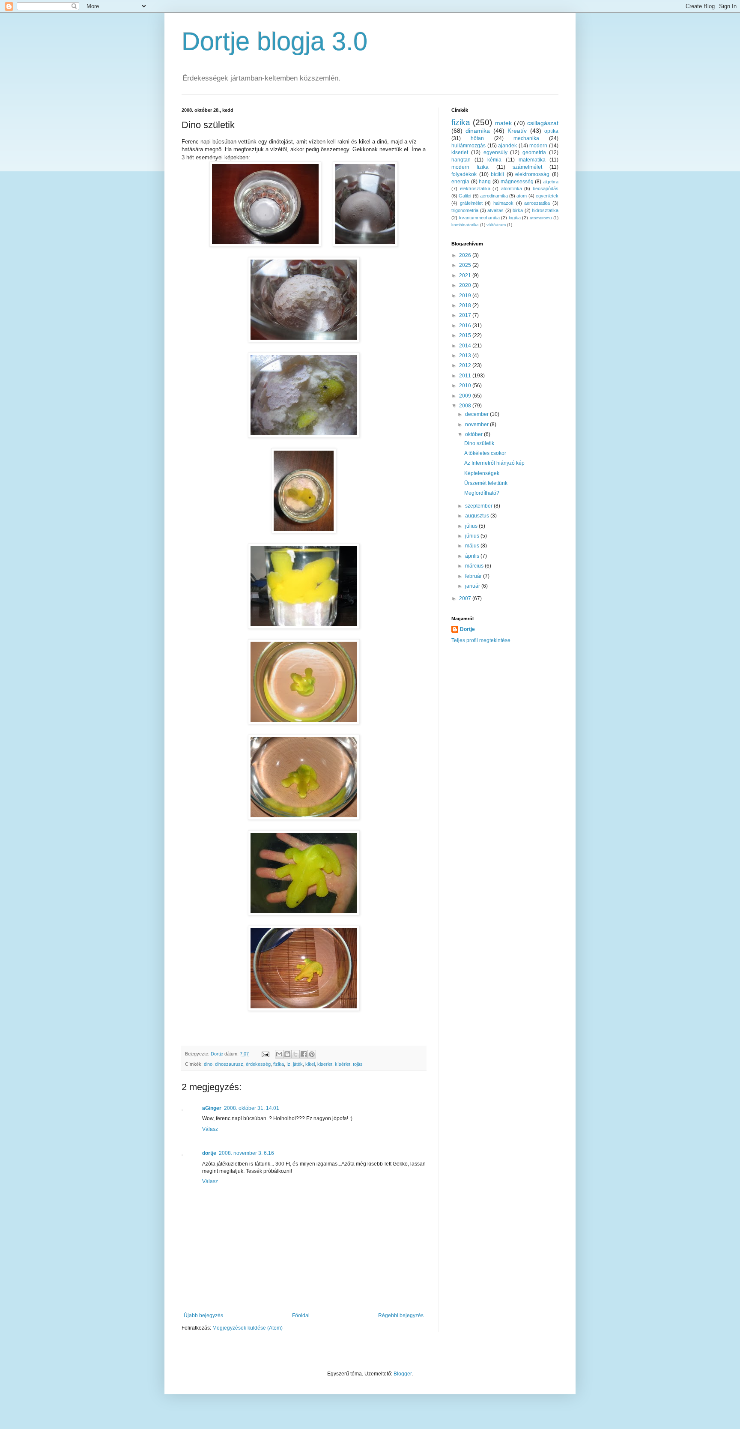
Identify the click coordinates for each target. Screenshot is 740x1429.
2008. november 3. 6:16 (246, 1153)
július (472, 526)
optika (551, 131)
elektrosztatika (475, 188)
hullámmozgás (468, 146)
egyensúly (495, 152)
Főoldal (301, 1315)
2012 (465, 365)
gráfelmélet (471, 203)
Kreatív (517, 130)
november (477, 425)
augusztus (477, 516)
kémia (494, 160)
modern (538, 146)
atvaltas (495, 210)
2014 (465, 346)
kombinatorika (465, 224)
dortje (209, 1153)
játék (298, 1064)
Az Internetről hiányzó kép (494, 463)
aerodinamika (494, 195)
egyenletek (547, 195)
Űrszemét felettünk (485, 483)
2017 (465, 315)
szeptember (479, 506)
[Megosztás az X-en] (295, 1054)
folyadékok (464, 174)
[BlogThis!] (287, 1054)
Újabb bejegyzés (203, 1315)
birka (518, 210)
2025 (465, 265)
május (472, 546)
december (477, 414)
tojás (358, 1064)
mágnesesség (517, 182)
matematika (532, 160)
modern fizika (470, 167)
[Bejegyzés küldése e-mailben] (265, 1053)
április (472, 556)
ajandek (507, 146)
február (474, 576)
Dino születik (479, 443)
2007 (465, 598)
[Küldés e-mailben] (279, 1054)
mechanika (526, 138)
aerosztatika (537, 203)
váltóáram (496, 224)
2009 (465, 396)
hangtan (461, 160)
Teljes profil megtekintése (480, 640)
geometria (534, 152)
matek (503, 123)
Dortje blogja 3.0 (274, 41)
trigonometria (464, 210)
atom (521, 195)
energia (460, 182)
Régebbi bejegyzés (401, 1315)
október (474, 434)
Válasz (210, 1129)
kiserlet (324, 1064)
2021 (465, 275)
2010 (465, 386)
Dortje (467, 629)
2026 (465, 255)
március (475, 566)
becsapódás (545, 188)
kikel (310, 1064)
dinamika (477, 130)
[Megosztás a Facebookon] (303, 1054)
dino (208, 1064)
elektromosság (532, 174)
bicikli (497, 174)
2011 (465, 376)
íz (288, 1064)
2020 (465, 285)
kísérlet (342, 1064)
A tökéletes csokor (485, 453)
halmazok (503, 203)
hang (485, 182)
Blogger (403, 1374)
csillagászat (542, 123)
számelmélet (527, 167)
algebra (550, 181)
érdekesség (258, 1064)
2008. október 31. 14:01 (251, 1108)
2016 (465, 326)
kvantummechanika (479, 217)
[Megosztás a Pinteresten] (311, 1054)
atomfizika (511, 188)
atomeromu (541, 217)
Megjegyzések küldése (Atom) (247, 1328)
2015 (465, 335)
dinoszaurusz (229, 1064)
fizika (278, 1064)
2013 (465, 356)
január (473, 586)
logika (515, 217)
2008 (465, 406)
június (472, 536)
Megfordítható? (481, 493)
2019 (465, 296)
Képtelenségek (481, 473)
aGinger (211, 1108)
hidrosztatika (545, 210)
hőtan (477, 138)
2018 (465, 305)
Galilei (465, 195)
